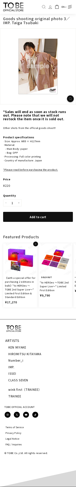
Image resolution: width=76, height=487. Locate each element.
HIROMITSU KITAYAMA (24, 354)
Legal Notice (12, 438)
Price (6, 179)
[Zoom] (70, 98)
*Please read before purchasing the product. (30, 169)
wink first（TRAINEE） (24, 389)
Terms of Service (15, 427)
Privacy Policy (13, 432)
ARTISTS (12, 340)
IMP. (11, 367)
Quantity (9, 195)
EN (63, 6)
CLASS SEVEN (18, 380)
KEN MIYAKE (17, 347)
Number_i (15, 360)
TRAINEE (14, 396)
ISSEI (12, 373)
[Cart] (57, 6)
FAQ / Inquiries (14, 444)
